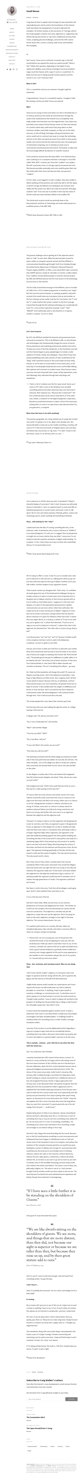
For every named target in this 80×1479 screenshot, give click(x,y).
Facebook (40, 1372)
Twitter (34, 1372)
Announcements (12, 50)
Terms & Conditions (36, 1466)
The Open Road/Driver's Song (39, 1428)
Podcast (35, 17)
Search (12, 64)
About (12, 32)
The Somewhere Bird (35, 1417)
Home (12, 29)
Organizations (12, 53)
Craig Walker (30, 1464)
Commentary (12, 46)
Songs (12, 43)
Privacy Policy (52, 1466)
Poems (12, 39)
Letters (12, 36)
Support (12, 60)
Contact (12, 57)
